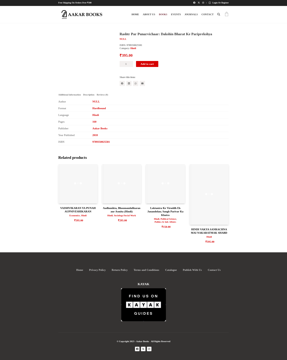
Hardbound (99, 108)
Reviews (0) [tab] (102, 95)
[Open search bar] (218, 14)
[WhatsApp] (135, 83)
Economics (74, 215)
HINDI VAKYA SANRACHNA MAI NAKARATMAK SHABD (209, 231)
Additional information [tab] (69, 95)
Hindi (133, 48)
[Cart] (227, 14)
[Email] (142, 83)
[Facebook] (122, 83)
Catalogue (171, 269)
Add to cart (147, 63)
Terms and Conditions (146, 269)
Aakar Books (99, 128)
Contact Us (214, 269)
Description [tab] (88, 95)
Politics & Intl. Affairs (165, 222)
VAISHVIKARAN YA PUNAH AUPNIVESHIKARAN (78, 210)
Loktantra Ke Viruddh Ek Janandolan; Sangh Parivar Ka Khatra (165, 212)
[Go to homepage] (80, 14)
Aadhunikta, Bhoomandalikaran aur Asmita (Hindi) (121, 210)
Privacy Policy (97, 269)
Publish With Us (192, 269)
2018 (95, 135)
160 (94, 121)
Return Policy (120, 269)
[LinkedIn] (129, 83)
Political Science (168, 219)
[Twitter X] (143, 349)
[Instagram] (149, 349)
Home (79, 269)
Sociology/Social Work (125, 215)
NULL (96, 101)
